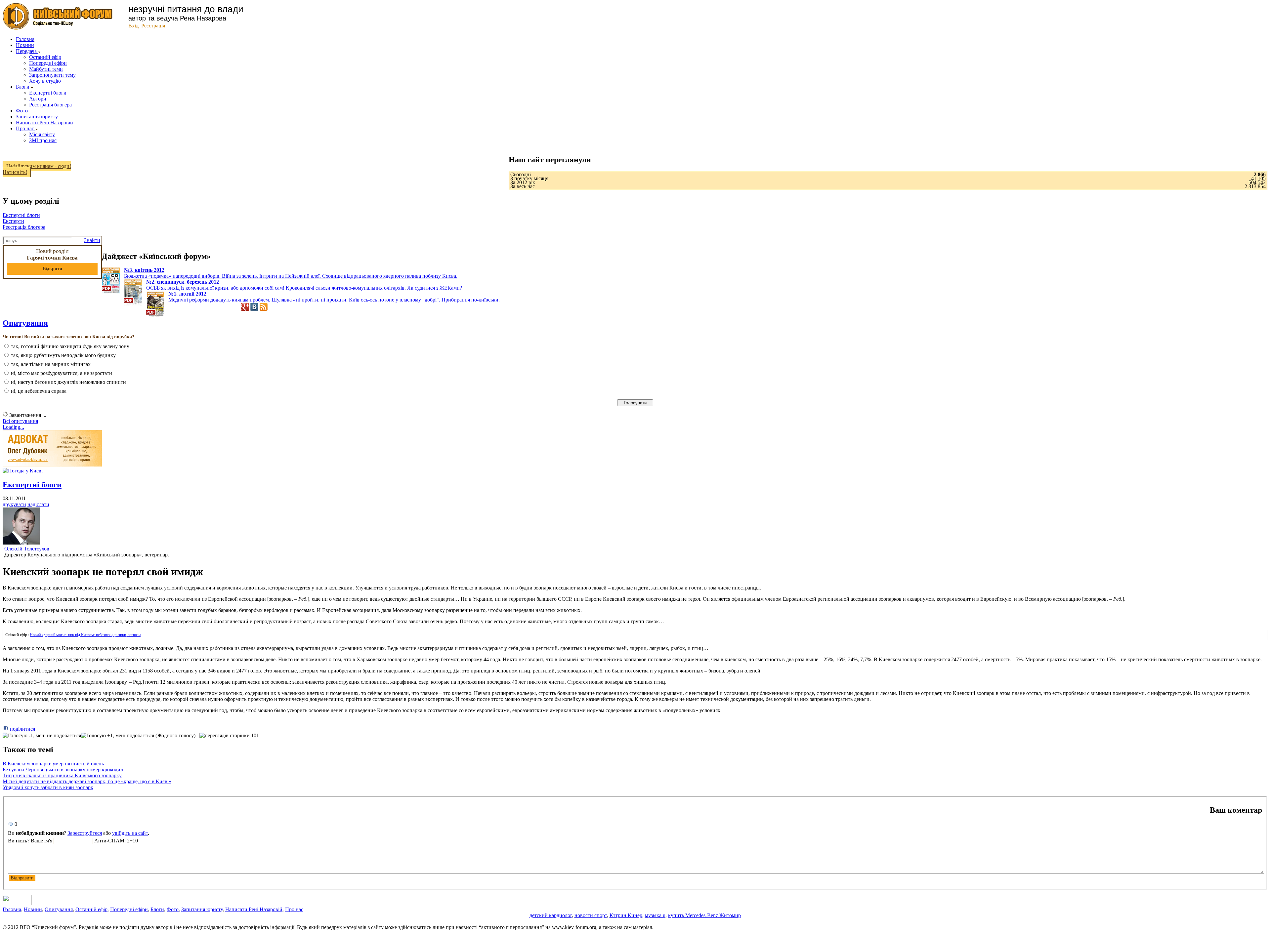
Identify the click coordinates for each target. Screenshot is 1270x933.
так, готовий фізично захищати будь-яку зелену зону (70, 346)
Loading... (13, 427)
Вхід (133, 25)
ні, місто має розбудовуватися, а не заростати (61, 373)
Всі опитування (20, 421)
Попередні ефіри (48, 63)
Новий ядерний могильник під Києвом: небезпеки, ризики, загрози (85, 634)
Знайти (92, 240)
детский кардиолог (550, 915)
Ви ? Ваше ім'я (31, 840)
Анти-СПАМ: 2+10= (117, 840)
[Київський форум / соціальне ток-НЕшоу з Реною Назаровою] (58, 28)
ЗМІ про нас (43, 140)
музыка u (655, 915)
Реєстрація (153, 25)
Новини (25, 45)
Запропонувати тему (52, 75)
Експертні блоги (47, 93)
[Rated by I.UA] (17, 903)
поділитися (22, 729)
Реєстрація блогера (50, 104)
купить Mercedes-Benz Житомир (704, 915)
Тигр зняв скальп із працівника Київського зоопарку (62, 775)
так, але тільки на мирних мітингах (51, 364)
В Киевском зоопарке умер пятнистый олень (53, 763)
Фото (22, 110)
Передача (27, 51)
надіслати (38, 504)
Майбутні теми (46, 69)
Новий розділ (52, 259)
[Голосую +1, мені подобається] (117, 736)
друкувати (14, 504)
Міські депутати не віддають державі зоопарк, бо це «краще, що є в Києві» (87, 781)
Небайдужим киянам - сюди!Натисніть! (37, 169)
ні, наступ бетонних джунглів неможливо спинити (68, 382)
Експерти (13, 221)
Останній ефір (45, 57)
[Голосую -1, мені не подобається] (42, 736)
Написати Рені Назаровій (44, 122)
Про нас (25, 128)
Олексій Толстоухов (26, 548)
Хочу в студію (45, 81)
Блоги (23, 87)
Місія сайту (42, 134)
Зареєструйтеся (84, 833)
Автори (37, 98)
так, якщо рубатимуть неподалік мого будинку (63, 355)
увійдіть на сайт (130, 833)
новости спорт (590, 915)
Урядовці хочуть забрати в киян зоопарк (48, 787)
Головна (25, 39)
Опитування (59, 909)
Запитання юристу (37, 116)
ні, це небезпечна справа (38, 391)
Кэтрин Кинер (626, 915)
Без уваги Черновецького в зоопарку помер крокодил (63, 769)
